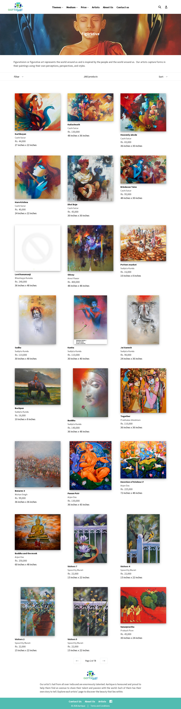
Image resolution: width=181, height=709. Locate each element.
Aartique (81, 705)
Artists (96, 7)
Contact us (123, 7)
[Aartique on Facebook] (110, 701)
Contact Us (75, 701)
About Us (108, 7)
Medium (72, 7)
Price (85, 7)
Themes (58, 7)
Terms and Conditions (100, 705)
